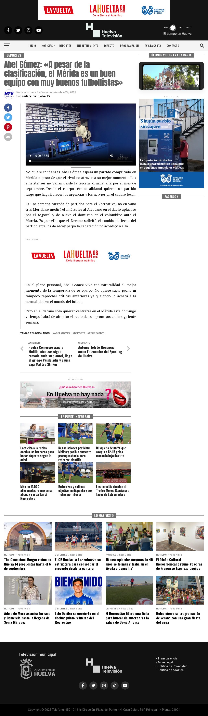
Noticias (47, 45)
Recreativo (96, 333)
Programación (129, 45)
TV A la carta (152, 45)
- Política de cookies (170, 670)
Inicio (32, 45)
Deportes (65, 45)
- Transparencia (166, 658)
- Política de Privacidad (171, 666)
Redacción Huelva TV (36, 96)
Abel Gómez (62, 333)
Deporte (79, 333)
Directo (109, 45)
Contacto (173, 45)
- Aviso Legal (164, 662)
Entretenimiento (88, 45)
